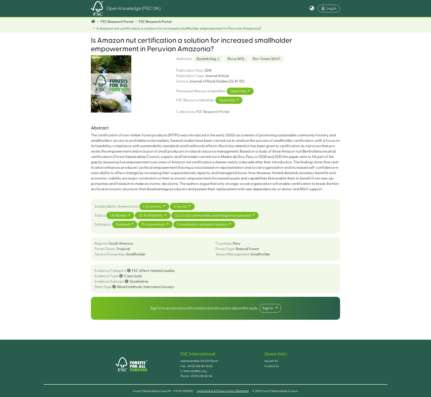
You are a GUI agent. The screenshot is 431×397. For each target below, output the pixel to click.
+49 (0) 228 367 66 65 (199, 366)
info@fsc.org (198, 371)
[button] (312, 8)
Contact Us (271, 366)
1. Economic (152, 206)
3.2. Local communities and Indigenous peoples (213, 215)
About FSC (271, 361)
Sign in (268, 308)
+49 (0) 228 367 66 (201, 376)
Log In (331, 8)
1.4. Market (118, 215)
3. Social (181, 206)
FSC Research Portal (117, 22)
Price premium (154, 224)
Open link (238, 91)
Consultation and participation (202, 224)
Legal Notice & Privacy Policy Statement (223, 391)
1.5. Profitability (151, 215)
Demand (123, 224)
